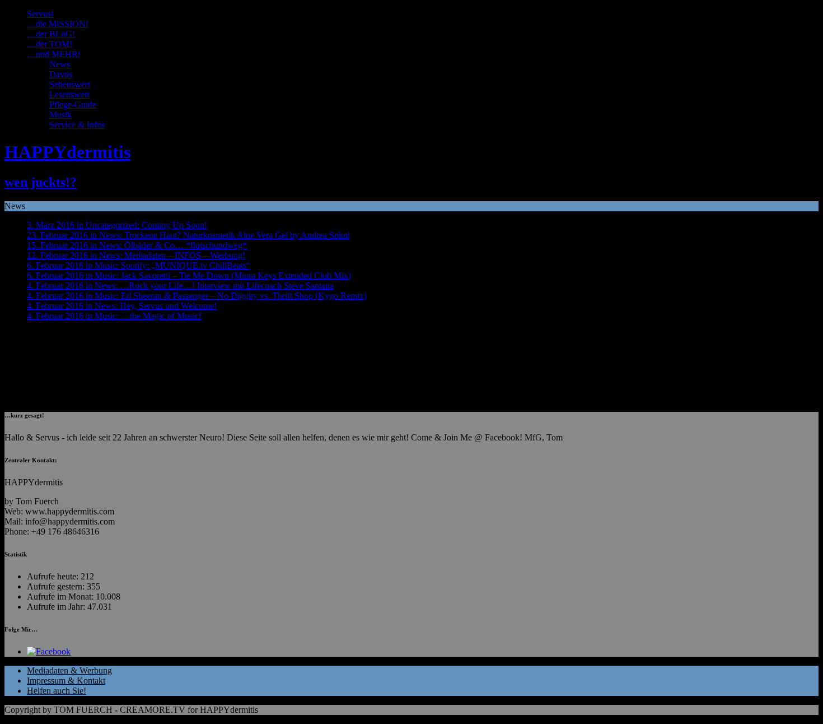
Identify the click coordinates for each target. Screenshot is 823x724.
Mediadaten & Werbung (69, 670)
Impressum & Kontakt (66, 680)
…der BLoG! (51, 34)
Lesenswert (69, 94)
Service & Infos (77, 124)
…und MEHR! (54, 54)
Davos (60, 74)
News (59, 64)
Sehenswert (69, 84)
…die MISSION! (57, 24)
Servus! (40, 13)
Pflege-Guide (72, 104)
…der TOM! (49, 44)
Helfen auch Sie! (56, 690)
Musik (60, 114)
